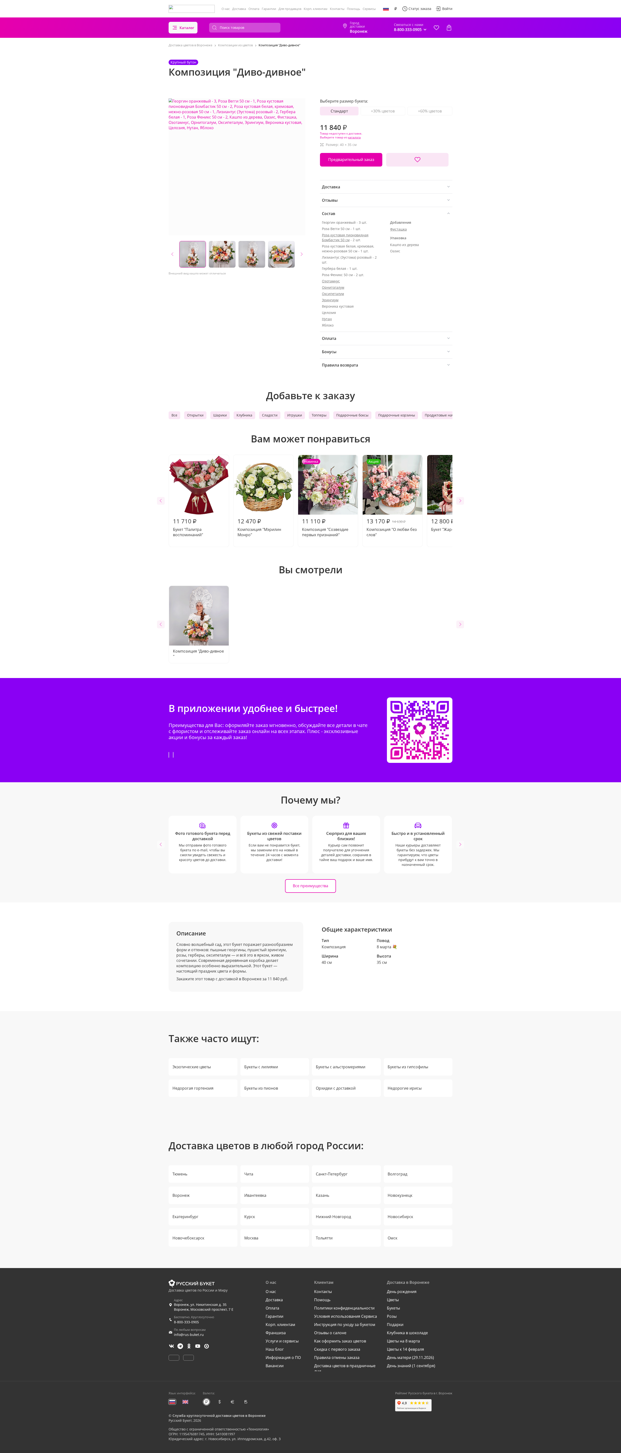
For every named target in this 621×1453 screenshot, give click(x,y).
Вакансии (275, 1365)
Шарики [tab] (220, 415)
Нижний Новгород (333, 1216)
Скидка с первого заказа (337, 1349)
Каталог (187, 27)
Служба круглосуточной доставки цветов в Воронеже (219, 1415)
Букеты (393, 1308)
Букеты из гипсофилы (408, 1067)
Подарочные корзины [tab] (396, 415)
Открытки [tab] (195, 415)
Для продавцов (289, 9)
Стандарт (339, 111)
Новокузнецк (400, 1195)
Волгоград (397, 1174)
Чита (248, 1174)
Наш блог (275, 1349)
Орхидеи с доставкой (336, 1088)
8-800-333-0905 (186, 1322)
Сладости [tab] (270, 415)
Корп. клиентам (315, 9)
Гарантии (269, 9)
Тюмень (179, 1174)
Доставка (239, 9)
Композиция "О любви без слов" (392, 498)
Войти (447, 8)
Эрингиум (330, 300)
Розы (392, 1316)
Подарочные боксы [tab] (352, 415)
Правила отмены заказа (337, 1357)
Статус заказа (420, 8)
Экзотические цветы (191, 1067)
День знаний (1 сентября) (411, 1365)
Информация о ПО (283, 1357)
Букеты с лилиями (261, 1067)
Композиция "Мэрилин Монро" (259, 527)
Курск (249, 1216)
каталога (354, 137)
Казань (322, 1195)
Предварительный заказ (351, 159)
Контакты (337, 9)
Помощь (353, 9)
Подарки (395, 1324)
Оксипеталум (333, 293)
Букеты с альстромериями (340, 1067)
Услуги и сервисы (282, 1341)
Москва (251, 1238)
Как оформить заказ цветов (340, 1341)
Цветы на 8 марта (403, 1341)
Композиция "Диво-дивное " (198, 653)
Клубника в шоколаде (407, 1332)
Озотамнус (331, 281)
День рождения (402, 1291)
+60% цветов (430, 111)
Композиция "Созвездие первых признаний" (325, 498)
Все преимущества (310, 885)
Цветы (393, 1299)
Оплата (253, 9)
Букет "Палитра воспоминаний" (188, 527)
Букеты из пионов (261, 1088)
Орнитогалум (333, 287)
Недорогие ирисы (405, 1088)
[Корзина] (449, 27)
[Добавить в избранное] (417, 160)
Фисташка (398, 229)
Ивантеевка (255, 1195)
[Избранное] (436, 27)
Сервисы (369, 9)
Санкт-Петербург (332, 1174)
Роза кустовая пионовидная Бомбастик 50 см (345, 237)
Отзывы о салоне (330, 1332)
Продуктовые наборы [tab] (443, 415)
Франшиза (276, 1332)
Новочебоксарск (188, 1238)
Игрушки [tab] (294, 415)
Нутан (327, 319)
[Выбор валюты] (396, 9)
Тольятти (324, 1238)
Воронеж (181, 1195)
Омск (392, 1238)
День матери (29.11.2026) (410, 1357)
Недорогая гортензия (192, 1088)
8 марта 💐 (387, 947)
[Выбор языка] (386, 9)
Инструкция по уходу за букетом (344, 1324)
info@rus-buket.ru (189, 1334)
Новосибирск (400, 1216)
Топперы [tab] (319, 415)
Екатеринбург (185, 1216)
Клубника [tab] (244, 415)
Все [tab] (174, 415)
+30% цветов (383, 111)
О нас (225, 9)
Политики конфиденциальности (344, 1308)
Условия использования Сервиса (345, 1316)
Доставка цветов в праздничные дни (345, 1368)
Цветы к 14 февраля (405, 1349)
